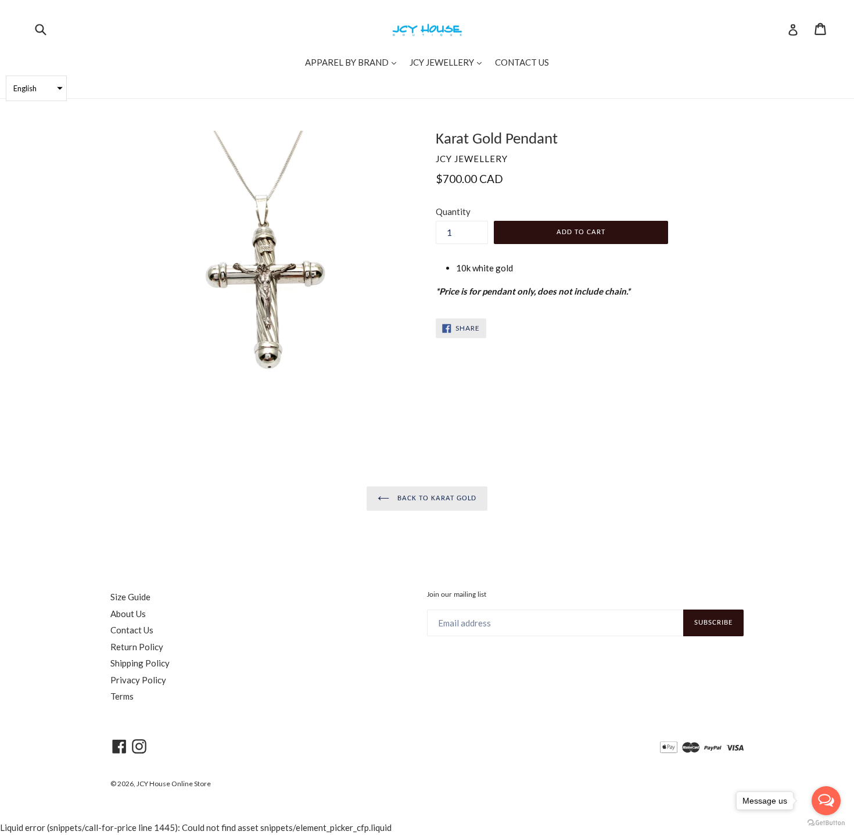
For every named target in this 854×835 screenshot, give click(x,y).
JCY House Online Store (174, 783)
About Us (128, 613)
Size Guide (130, 597)
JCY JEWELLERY (448, 61)
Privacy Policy (138, 680)
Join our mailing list (456, 595)
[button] (36, 88)
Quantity (453, 211)
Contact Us (131, 630)
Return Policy (136, 647)
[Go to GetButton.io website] (826, 823)
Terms (122, 696)
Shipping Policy (140, 663)
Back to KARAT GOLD (436, 498)
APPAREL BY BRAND (353, 61)
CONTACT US (522, 62)
